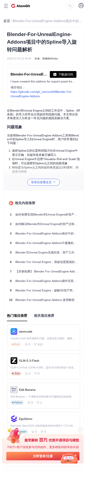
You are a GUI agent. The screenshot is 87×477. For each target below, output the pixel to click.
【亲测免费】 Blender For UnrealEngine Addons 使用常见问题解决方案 (45, 271)
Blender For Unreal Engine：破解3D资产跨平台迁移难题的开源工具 (45, 290)
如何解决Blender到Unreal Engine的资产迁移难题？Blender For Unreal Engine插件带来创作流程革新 (45, 224)
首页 (6, 21)
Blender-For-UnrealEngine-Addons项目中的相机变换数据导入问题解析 (45, 233)
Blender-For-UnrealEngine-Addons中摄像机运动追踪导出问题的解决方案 (45, 243)
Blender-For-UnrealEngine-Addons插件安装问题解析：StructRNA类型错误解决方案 (45, 281)
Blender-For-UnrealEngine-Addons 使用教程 (42, 300)
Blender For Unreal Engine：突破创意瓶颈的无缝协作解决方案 (45, 262)
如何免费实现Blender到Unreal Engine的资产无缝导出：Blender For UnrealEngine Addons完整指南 (45, 214)
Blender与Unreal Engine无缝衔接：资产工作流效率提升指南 (45, 252)
